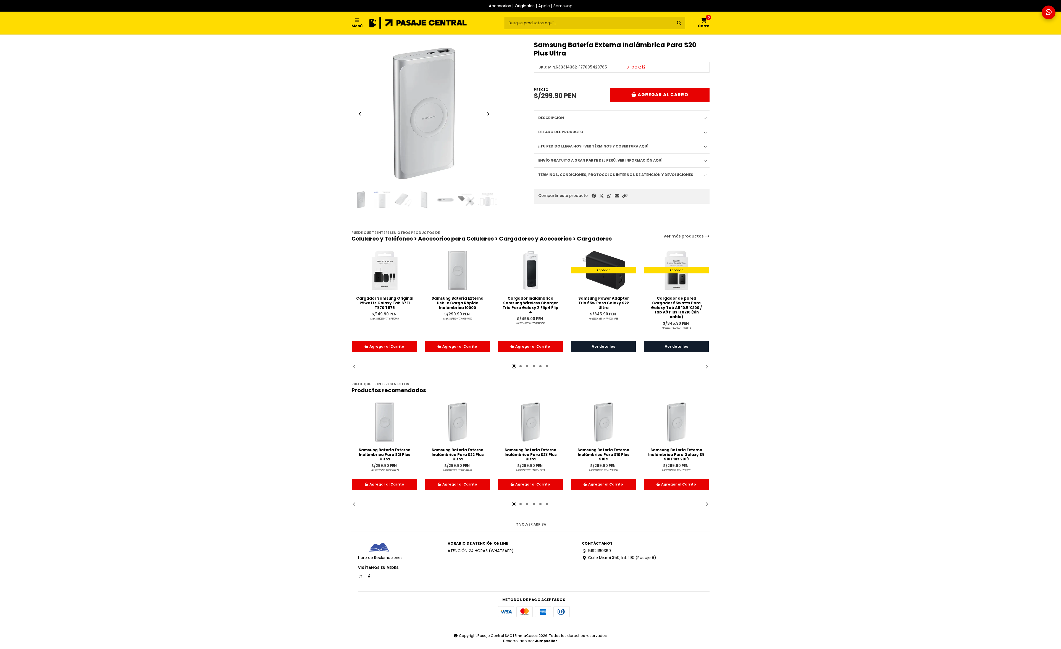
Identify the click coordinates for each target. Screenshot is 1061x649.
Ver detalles (603, 346)
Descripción (551, 117)
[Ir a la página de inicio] (418, 23)
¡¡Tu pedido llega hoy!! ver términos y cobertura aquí (593, 146)
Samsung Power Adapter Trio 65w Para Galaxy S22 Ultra (603, 303)
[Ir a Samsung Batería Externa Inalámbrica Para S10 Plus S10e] (603, 422)
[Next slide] (488, 114)
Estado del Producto (560, 132)
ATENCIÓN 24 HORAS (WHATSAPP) (481, 551)
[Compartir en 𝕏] (601, 196)
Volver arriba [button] (532, 524)
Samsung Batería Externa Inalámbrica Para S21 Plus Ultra (385, 455)
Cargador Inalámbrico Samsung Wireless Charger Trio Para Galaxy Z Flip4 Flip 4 (530, 305)
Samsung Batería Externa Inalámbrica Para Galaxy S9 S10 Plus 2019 (676, 455)
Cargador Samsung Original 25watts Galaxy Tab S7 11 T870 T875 (384, 303)
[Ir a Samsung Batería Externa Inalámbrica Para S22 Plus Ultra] (457, 422)
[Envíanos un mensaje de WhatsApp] (1048, 12)
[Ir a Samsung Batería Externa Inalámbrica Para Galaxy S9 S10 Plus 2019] (676, 422)
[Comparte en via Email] (617, 196)
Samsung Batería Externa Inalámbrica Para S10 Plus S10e (603, 455)
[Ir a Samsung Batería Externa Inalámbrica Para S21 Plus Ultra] (384, 422)
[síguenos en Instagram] (361, 576)
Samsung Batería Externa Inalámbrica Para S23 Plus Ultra (531, 455)
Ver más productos (684, 236)
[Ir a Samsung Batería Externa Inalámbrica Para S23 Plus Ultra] (530, 422)
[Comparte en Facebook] (594, 196)
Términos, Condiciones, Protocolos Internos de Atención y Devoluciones (615, 174)
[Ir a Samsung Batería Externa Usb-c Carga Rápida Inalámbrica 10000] (457, 270)
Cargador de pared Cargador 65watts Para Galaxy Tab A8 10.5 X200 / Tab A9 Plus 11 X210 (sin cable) (676, 308)
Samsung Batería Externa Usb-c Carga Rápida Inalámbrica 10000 (458, 303)
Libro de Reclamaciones (380, 557)
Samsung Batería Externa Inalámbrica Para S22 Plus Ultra (458, 455)
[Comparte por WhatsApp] (609, 196)
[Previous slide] (360, 114)
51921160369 (599, 551)
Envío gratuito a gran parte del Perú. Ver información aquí (600, 160)
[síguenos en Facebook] (369, 576)
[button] (624, 196)
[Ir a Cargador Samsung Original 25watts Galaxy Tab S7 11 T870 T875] (384, 270)
